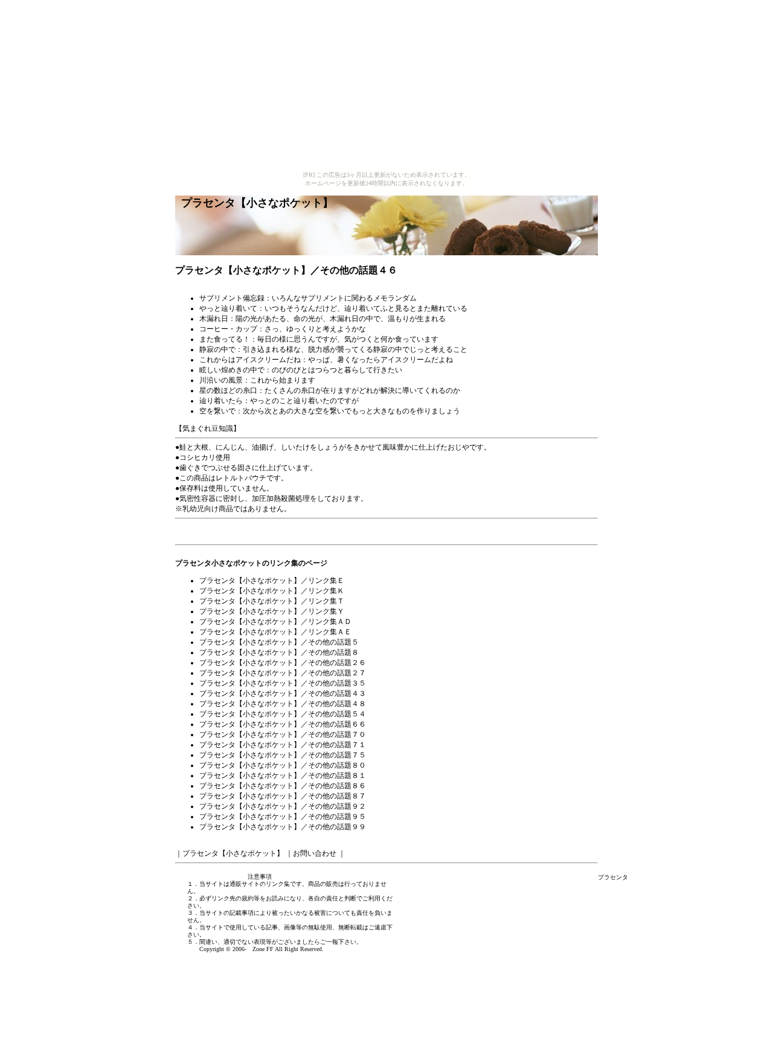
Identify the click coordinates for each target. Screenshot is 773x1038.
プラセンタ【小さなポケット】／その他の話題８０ (282, 765)
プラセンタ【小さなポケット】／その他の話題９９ (282, 827)
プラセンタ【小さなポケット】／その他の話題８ (279, 652)
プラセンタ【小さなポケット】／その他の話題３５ (282, 683)
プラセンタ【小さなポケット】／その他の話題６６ (282, 724)
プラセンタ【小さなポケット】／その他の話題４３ (282, 693)
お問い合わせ (314, 853)
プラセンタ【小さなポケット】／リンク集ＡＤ (275, 621)
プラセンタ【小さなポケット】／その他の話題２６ (282, 662)
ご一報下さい (338, 941)
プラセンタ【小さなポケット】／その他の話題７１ (282, 744)
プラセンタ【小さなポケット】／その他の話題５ (279, 642)
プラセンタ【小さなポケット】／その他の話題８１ (282, 775)
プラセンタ (613, 877)
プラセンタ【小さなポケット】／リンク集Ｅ (271, 580)
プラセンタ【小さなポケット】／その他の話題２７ (282, 673)
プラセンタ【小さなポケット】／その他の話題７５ (282, 755)
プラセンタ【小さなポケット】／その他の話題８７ (282, 796)
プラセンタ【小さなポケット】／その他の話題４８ (282, 703)
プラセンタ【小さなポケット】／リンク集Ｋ (271, 591)
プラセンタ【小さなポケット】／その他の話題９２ (282, 806)
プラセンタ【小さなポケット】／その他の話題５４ (282, 714)
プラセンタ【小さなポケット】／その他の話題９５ (282, 816)
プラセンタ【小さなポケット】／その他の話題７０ (282, 734)
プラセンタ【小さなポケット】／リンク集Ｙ (271, 611)
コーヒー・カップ (228, 329)
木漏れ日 (213, 318)
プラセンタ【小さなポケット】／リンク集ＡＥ (275, 632)
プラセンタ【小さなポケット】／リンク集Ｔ (271, 601)
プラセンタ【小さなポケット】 (233, 853)
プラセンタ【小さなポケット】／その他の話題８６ (282, 786)
